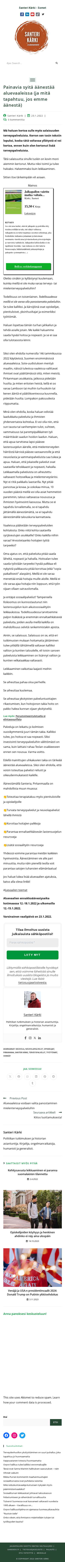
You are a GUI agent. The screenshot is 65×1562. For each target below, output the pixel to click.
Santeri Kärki (15, 115)
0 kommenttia (16, 119)
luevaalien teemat (16, 890)
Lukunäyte (30, 213)
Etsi (5, 1416)
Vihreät (7, 1056)
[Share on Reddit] (53, 1076)
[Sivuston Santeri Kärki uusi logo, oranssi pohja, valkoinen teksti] (32, 37)
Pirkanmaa (8, 1052)
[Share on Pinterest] (45, 1076)
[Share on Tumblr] (32, 1083)
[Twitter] (43, 14)
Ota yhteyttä (26, 1553)
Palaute (50, 1549)
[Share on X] (10, 1076)
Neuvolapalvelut (34, 1049)
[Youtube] (32, 14)
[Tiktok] (38, 14)
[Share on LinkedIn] (36, 1076)
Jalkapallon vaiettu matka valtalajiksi (31, 1546)
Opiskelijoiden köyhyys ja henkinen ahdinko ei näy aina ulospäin (32, 1234)
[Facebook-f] (22, 14)
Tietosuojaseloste (33, 1549)
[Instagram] (30, 1038)
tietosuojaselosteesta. (32, 982)
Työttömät (51, 1052)
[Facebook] (25, 1038)
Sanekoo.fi (13, 1549)
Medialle (41, 1553)
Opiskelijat (49, 1049)
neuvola (20, 1049)
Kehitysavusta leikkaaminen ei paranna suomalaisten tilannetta (32, 1172)
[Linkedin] (39, 1038)
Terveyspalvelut (37, 1052)
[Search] (57, 63)
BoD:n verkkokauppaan (28, 266)
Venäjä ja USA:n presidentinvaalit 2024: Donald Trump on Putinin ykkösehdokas (32, 1292)
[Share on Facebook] (19, 1076)
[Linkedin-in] (27, 14)
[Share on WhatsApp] (27, 1076)
